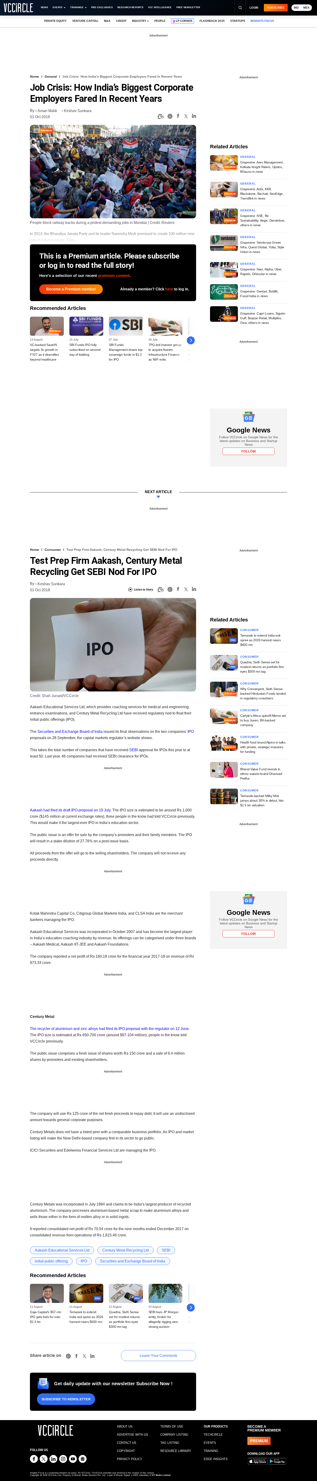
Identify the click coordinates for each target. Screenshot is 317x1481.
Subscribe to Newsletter (66, 1399)
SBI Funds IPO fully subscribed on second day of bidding (84, 349)
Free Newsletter (188, 7)
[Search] (240, 7)
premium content (114, 275)
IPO (191, 732)
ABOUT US (125, 1426)
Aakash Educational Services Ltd (62, 1250)
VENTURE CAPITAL (85, 21)
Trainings (76, 7)
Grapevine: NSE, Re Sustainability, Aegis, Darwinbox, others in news (262, 220)
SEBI (133, 750)
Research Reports (130, 7)
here (169, 289)
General (51, 76)
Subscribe (276, 7)
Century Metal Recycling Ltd (125, 1250)
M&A (107, 21)
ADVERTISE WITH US (132, 1434)
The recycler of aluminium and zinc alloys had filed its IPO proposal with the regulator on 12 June (109, 1029)
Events (57, 7)
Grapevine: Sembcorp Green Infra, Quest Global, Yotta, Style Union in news (262, 247)
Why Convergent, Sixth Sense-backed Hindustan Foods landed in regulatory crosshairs (263, 693)
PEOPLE (159, 21)
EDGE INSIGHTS (216, 1459)
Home (34, 76)
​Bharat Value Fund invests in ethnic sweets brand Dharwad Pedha (261, 773)
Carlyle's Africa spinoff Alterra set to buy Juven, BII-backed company (263, 720)
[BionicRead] (160, 116)
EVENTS (210, 1442)
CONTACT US (126, 1442)
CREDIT (121, 21)
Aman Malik (47, 111)
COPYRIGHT (126, 1451)
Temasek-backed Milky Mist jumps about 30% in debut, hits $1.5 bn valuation (262, 800)
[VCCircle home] (18, 7)
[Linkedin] (194, 117)
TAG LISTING (169, 1442)
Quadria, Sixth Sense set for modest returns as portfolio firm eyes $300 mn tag (262, 666)
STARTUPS (237, 21)
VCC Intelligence (160, 7)
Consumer (53, 549)
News (44, 7)
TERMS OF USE (171, 1426)
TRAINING (211, 1451)
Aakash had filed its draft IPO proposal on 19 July (70, 810)
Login (254, 7)
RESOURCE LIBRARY (175, 1451)
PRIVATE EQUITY (55, 21)
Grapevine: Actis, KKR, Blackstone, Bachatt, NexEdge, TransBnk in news (262, 193)
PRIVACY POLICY (129, 1459)
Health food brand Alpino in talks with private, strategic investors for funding (262, 747)
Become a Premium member (71, 289)
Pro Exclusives (102, 7)
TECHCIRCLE (213, 1434)
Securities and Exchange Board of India (70, 732)
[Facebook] (178, 117)
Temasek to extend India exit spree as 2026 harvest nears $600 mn (86, 1317)
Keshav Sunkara (77, 111)
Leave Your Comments (158, 1356)
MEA (306, 7)
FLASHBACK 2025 (212, 21)
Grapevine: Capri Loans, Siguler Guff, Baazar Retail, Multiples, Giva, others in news (262, 318)
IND (296, 7)
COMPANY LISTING (174, 1434)
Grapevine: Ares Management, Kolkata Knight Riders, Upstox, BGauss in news (261, 166)
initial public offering (51, 1261)
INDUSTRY (139, 21)
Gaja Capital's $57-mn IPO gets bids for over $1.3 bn (45, 1317)
